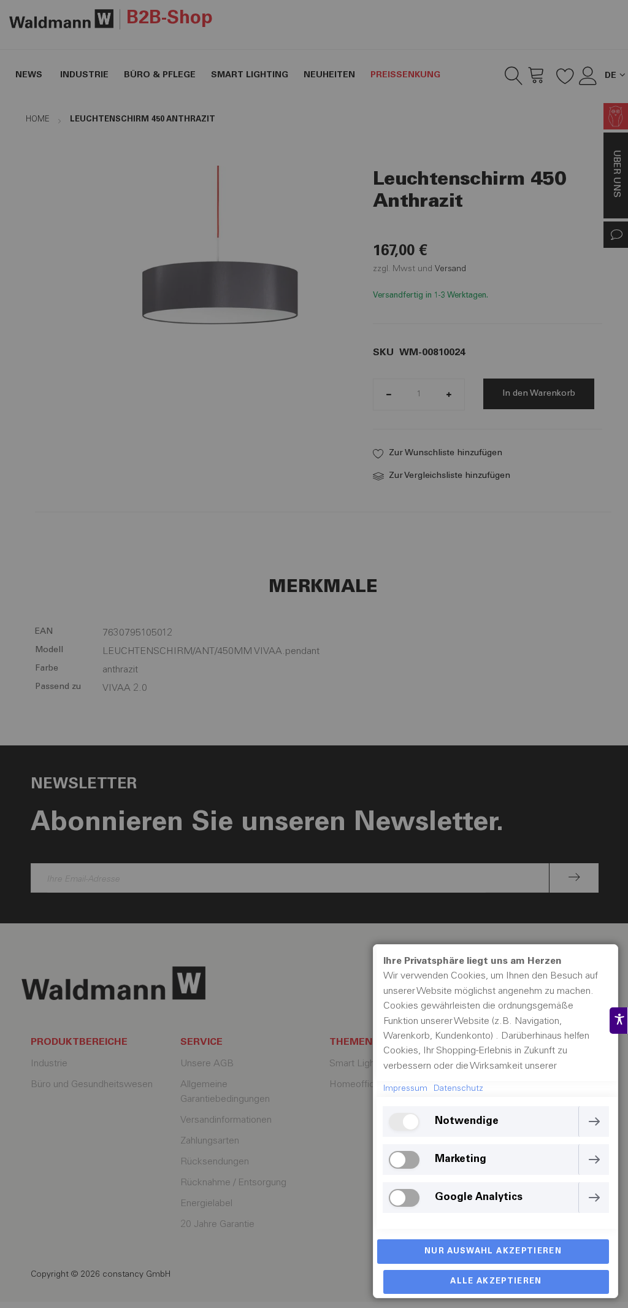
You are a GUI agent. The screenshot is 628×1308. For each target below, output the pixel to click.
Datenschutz (458, 1089)
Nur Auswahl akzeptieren (493, 1252)
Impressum (405, 1089)
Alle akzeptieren (496, 1282)
